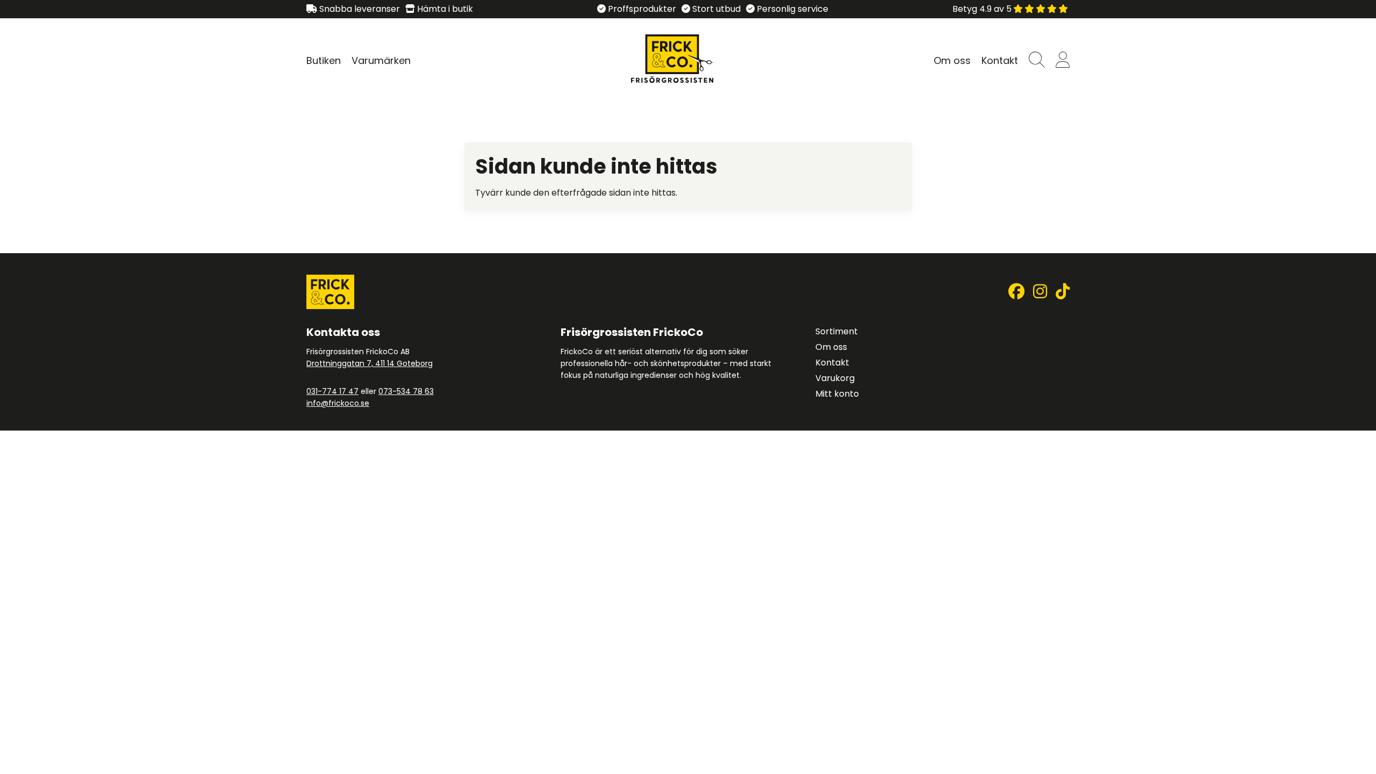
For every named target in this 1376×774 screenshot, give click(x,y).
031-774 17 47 (332, 391)
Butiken (323, 60)
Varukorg (835, 378)
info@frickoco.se (337, 403)
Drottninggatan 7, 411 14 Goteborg (369, 363)
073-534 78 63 (406, 391)
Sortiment (836, 331)
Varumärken (381, 60)
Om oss (952, 60)
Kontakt (999, 60)
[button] (1037, 60)
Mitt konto (837, 394)
